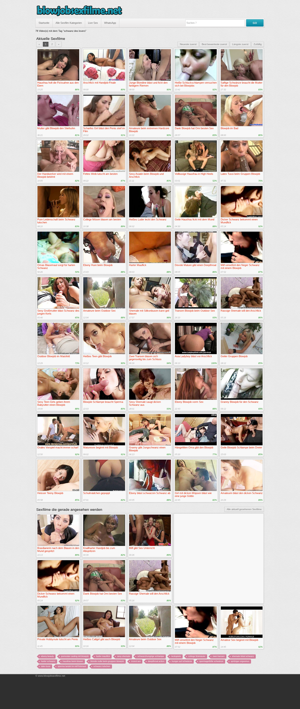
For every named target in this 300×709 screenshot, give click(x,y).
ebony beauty (47, 656)
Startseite (44, 22)
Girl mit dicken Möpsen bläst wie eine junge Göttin (193, 494)
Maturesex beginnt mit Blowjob (100, 447)
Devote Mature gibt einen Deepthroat (195, 265)
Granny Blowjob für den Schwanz (240, 401)
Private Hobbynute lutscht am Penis (57, 639)
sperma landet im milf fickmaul (72, 666)
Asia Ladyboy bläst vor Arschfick (193, 356)
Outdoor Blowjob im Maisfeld (53, 356)
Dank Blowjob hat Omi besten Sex (194, 128)
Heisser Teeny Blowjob (50, 493)
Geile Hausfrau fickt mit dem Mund (194, 219)
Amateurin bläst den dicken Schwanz (242, 493)
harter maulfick (103, 656)
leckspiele (176, 656)
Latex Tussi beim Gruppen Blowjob (240, 173)
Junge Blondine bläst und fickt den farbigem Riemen (148, 84)
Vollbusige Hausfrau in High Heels (194, 173)
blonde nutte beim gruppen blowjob (107, 661)
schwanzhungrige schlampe (151, 656)
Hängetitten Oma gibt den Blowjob (194, 447)
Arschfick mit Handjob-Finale (99, 82)
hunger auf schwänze (182, 661)
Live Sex (93, 22)
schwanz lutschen (101, 666)
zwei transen (219, 656)
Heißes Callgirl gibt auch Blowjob (101, 639)
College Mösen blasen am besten (102, 219)
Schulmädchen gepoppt (96, 493)
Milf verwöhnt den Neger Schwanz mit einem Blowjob (240, 266)
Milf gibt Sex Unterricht (142, 548)
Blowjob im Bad (229, 128)
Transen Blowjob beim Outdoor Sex (195, 310)
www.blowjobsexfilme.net (51, 675)
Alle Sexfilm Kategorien (69, 22)
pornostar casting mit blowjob (75, 656)
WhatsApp (110, 22)
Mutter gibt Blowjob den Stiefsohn (56, 128)
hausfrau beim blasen (73, 661)
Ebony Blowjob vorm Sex (189, 401)
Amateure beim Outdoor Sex (99, 310)
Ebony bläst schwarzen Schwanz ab (149, 493)
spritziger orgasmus (240, 661)
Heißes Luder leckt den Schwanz (147, 219)
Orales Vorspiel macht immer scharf (57, 447)
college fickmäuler (196, 656)
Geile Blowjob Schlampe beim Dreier (241, 447)
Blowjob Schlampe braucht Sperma (103, 401)
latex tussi (45, 666)
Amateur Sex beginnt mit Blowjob (239, 639)
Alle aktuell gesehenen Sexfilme (244, 509)
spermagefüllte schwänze (211, 661)
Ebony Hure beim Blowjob (97, 265)
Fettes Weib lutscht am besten (100, 173)
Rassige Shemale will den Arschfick (241, 310)
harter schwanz (48, 661)
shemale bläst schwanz (243, 656)
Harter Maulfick (137, 265)
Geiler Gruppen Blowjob (234, 356)
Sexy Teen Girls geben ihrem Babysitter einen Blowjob (53, 403)
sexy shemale (123, 656)
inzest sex (136, 661)
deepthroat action (156, 661)
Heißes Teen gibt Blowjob (97, 356)
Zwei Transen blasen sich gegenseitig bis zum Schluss (145, 358)
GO (255, 23)
